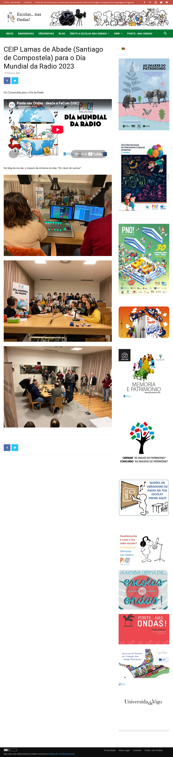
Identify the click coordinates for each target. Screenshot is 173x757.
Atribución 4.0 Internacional (61, 753)
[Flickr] (150, 2)
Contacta (28, 2)
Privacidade (110, 750)
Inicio (9, 33)
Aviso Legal (124, 750)
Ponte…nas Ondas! (12, 2)
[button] (165, 33)
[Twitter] (161, 2)
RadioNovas (26, 33)
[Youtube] (166, 2)
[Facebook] (144, 2)
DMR (117, 33)
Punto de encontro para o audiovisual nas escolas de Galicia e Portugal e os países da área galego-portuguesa (84, 2)
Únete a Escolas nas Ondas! (88, 33)
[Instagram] (155, 2)
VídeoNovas (46, 33)
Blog (62, 33)
